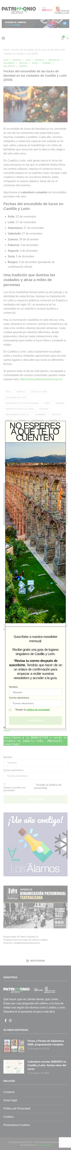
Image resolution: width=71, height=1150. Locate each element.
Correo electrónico (19, 697)
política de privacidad (38, 709)
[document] (35, 575)
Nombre (13, 686)
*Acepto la (32, 709)
